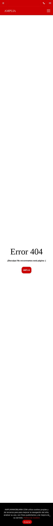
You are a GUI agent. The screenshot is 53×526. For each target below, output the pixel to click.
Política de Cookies (32, 518)
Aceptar (27, 522)
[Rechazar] (49, 516)
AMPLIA (26, 270)
